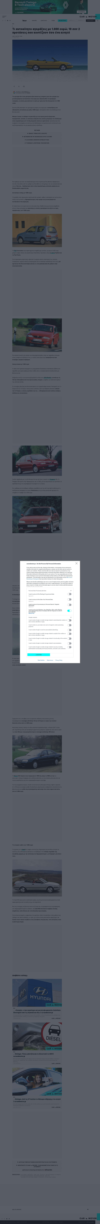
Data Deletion (41, 660)
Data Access (50, 660)
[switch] (69, 594)
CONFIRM (39, 654)
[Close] (77, 563)
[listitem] (50, 590)
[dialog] (50, 612)
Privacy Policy (58, 660)
